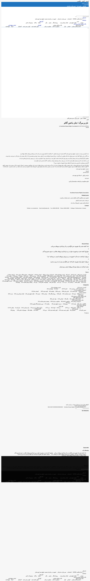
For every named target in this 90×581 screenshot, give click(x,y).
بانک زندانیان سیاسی (57, 25)
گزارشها (41, 21)
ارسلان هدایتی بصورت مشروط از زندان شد (80, 203)
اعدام (30, 274)
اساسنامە (69, 19)
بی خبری (33, 276)
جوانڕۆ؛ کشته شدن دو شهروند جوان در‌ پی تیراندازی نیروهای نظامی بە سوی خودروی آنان (66, 251)
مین (35, 282)
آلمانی (83, 1)
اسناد (12, 26)
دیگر (46, 22)
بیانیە (26, 276)
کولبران (39, 25)
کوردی (87, 1)
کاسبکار (20, 26)
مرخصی (70, 282)
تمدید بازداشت (62, 277)
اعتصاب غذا (38, 274)
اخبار (88, 119)
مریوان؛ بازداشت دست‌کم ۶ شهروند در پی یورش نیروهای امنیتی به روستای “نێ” (68, 256)
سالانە (35, 22)
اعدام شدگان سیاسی (76, 26)
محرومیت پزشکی (39, 281)
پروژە (21, 276)
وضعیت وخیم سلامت (26, 282)
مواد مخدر (52, 282)
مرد (64, 282)
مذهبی (50, 22)
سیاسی (81, 22)
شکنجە (17, 278)
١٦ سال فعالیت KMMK (78, 19)
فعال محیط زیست (64, 22)
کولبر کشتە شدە (35, 26)
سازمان (84, 6)
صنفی (75, 279)
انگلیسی (79, 1)
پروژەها (15, 276)
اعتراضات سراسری (48, 274)
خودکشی (37, 277)
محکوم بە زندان (47, 26)
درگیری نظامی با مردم (16, 277)
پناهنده (9, 276)
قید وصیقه (35, 279)
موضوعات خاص (29, 22)
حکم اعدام (53, 277)
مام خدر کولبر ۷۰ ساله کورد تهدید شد (80, 175)
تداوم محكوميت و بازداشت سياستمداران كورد (79, 181)
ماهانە (39, 22)
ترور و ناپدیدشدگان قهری (74, 277)
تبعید (84, 277)
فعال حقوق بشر (72, 22)
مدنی (78, 21)
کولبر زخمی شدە (26, 26)
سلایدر (33, 278)
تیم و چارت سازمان (71, 6)
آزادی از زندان (81, 274)
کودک (13, 279)
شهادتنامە (8, 26)
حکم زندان (44, 277)
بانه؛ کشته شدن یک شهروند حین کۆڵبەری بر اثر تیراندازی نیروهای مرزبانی (70, 246)
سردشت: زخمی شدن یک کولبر (82, 200)
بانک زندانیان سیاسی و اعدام (80, 24)
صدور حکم (82, 279)
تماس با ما (79, 6)
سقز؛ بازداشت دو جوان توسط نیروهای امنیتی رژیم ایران (74, 267)
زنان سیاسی (52, 278)
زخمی (69, 278)
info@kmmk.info (85, 469)
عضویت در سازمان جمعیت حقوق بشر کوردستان (45, 19)
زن (64, 278)
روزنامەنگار (55, 22)
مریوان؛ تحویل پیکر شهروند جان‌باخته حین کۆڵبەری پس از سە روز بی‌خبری (69, 261)
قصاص (68, 26)
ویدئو (18, 282)
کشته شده (20, 279)
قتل (49, 279)
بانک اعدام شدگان (79, 25)
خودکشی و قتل (27, 277)
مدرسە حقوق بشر (7, 281)
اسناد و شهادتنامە (12, 25)
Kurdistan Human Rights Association (68, 126)
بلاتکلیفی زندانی (41, 276)
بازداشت (84, 20)
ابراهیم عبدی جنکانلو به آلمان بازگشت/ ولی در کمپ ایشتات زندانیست (74, 197)
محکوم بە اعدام (56, 26)
